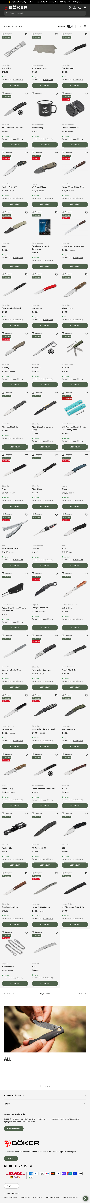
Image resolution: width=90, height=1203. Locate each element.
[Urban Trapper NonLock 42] (45, 769)
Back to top (45, 1086)
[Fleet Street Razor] (15, 529)
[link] (17, 993)
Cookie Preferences (10, 1197)
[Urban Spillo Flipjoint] (45, 888)
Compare (61, 26)
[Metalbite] (15, 49)
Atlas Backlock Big (10, 427)
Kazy (4, 246)
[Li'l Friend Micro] (45, 168)
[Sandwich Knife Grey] (15, 651)
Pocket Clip (7, 848)
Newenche (7, 729)
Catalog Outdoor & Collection (40, 247)
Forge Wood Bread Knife (73, 246)
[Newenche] (15, 710)
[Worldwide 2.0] (75, 710)
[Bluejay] (75, 470)
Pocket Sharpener (70, 127)
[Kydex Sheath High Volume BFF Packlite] (15, 589)
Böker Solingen (14, 1193)
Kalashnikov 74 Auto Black (43, 729)
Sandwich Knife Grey (11, 670)
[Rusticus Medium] (15, 888)
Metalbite (6, 68)
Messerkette (8, 966)
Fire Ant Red (37, 308)
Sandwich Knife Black (11, 308)
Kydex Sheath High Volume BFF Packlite (14, 609)
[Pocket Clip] (15, 829)
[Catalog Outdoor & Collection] (45, 227)
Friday (5, 489)
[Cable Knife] (75, 589)
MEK (34, 966)
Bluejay (65, 489)
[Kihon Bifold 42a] (75, 651)
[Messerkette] (15, 947)
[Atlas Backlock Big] (15, 408)
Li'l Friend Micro (39, 187)
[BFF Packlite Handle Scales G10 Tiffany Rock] (75, 408)
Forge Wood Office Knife (73, 187)
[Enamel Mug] (45, 108)
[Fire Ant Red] (45, 289)
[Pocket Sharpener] (75, 108)
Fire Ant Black (68, 68)
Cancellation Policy (52, 1197)
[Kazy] (15, 227)
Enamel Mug (37, 127)
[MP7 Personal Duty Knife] (75, 888)
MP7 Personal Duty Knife (73, 907)
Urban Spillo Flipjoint (41, 907)
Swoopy (5, 367)
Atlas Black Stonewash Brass (42, 428)
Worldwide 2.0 (68, 729)
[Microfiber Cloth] (45, 49)
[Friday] (15, 470)
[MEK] (45, 947)
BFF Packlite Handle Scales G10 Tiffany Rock (74, 428)
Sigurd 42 (36, 367)
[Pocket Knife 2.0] (15, 168)
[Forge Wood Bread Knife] (75, 227)
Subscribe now (13, 1128)
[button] (79, 7)
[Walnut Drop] (75, 289)
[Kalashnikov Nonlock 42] (15, 108)
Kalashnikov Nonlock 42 (12, 127)
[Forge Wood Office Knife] (75, 168)
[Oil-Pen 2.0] (45, 529)
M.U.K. (64, 788)
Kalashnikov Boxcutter (42, 670)
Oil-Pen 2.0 (37, 548)
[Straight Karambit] (45, 589)
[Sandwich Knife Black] (15, 289)
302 (63, 848)
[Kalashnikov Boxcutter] (45, 651)
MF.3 (64, 548)
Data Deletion (25, 1197)
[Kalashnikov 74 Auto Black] (45, 710)
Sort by (7, 26)
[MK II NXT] (75, 348)
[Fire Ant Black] (75, 49)
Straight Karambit (40, 608)
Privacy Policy (38, 1197)
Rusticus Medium (10, 907)
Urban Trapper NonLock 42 (44, 788)
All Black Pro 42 (39, 848)
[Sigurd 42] (45, 348)
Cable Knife (67, 608)
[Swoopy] (15, 348)
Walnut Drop (67, 308)
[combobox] (45, 13)
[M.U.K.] (75, 769)
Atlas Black (37, 489)
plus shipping (18, 79)
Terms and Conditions (70, 1197)
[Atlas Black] (45, 470)
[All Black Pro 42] (45, 829)
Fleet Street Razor (10, 548)
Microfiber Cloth (39, 68)
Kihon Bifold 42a (69, 670)
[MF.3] (75, 529)
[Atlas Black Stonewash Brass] (45, 408)
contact (11, 1158)
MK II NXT (66, 367)
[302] (75, 829)
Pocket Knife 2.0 (9, 187)
